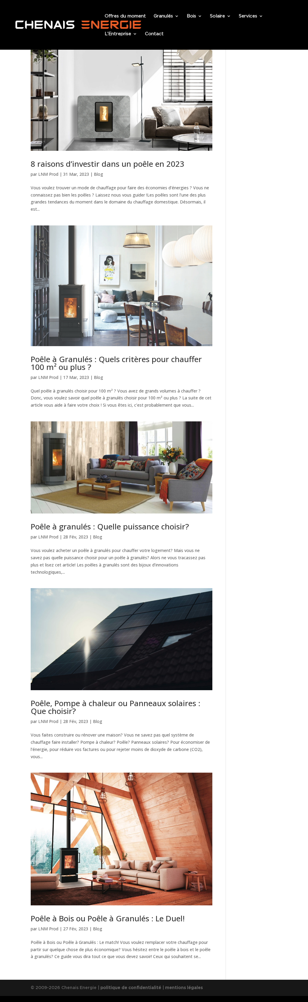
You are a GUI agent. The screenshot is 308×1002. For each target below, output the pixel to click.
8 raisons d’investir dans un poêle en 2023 (107, 163)
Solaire (217, 16)
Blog (98, 174)
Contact (154, 34)
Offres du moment (125, 16)
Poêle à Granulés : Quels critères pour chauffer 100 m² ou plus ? (116, 363)
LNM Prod (48, 174)
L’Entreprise (118, 34)
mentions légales (184, 987)
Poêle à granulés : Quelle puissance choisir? (110, 526)
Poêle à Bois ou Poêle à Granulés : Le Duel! (108, 918)
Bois (191, 16)
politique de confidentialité (130, 987)
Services (248, 16)
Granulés (163, 16)
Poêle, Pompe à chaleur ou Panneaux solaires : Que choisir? (115, 707)
